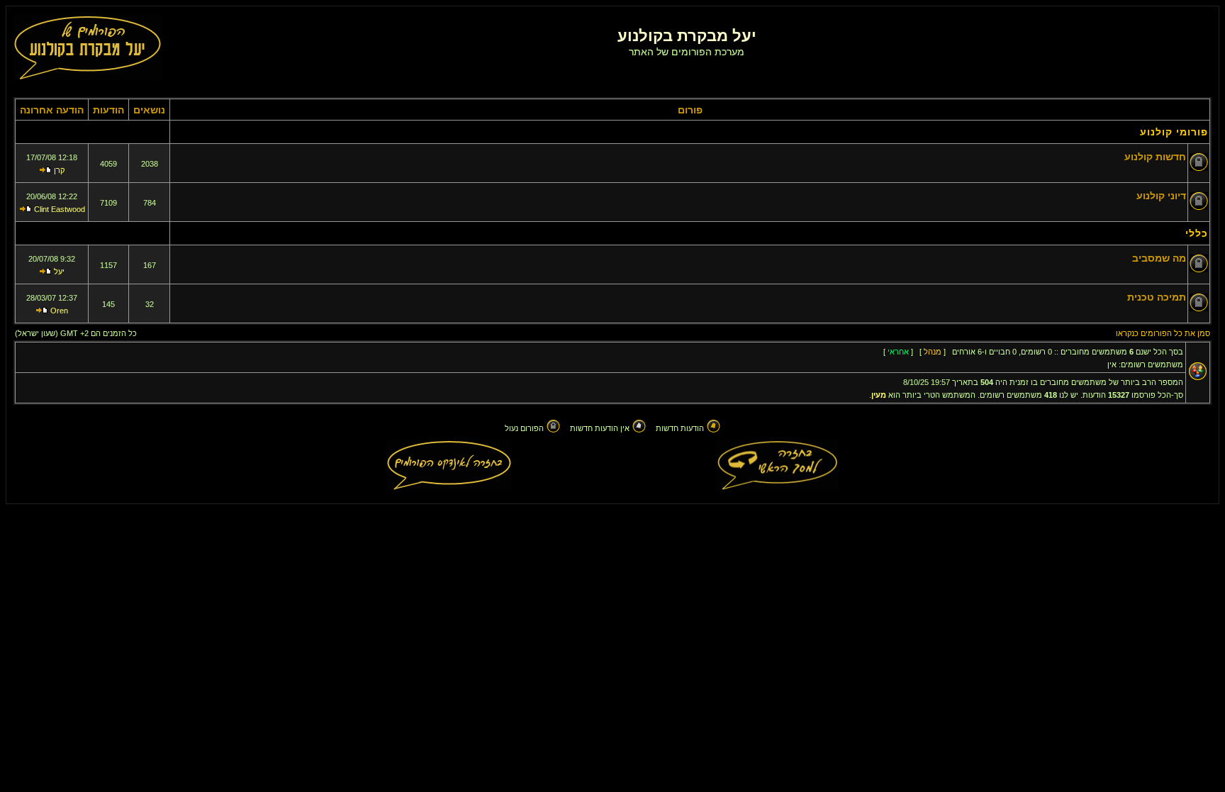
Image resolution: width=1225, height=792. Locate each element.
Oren (59, 310)
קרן (59, 170)
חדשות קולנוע (1155, 156)
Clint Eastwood (59, 209)
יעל (59, 271)
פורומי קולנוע (1174, 132)
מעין (878, 395)
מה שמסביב (1159, 258)
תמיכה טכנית (1156, 297)
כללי (1196, 233)
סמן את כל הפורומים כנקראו (1163, 333)
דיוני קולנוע (1161, 195)
